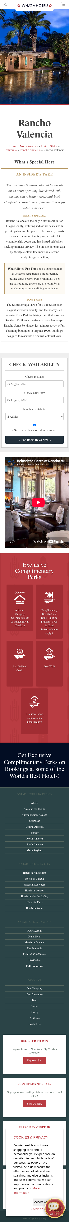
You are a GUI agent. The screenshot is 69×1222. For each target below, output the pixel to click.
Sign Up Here (34, 1103)
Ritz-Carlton (34, 960)
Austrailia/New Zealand (34, 815)
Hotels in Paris (35, 902)
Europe (35, 832)
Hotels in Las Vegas (34, 884)
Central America (35, 826)
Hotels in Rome (34, 908)
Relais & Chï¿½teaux (34, 954)
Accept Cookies (44, 1201)
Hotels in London (34, 890)
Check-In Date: (37, 380)
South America (34, 844)
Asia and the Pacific (34, 809)
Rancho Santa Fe (30, 150)
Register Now (34, 1060)
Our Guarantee (35, 994)
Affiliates (34, 1018)
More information (26, 1190)
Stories (34, 1006)
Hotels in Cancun (34, 878)
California (11, 150)
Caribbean (34, 820)
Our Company (34, 988)
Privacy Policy (39, 1218)
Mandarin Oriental (34, 942)
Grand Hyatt (34, 936)
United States (49, 146)
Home (13, 146)
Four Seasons (34, 930)
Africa (34, 803)
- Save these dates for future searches (34, 430)
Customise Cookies (42, 1209)
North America (29, 146)
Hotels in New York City (34, 896)
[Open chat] (54, 1208)
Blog (34, 1000)
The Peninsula (34, 948)
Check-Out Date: (37, 397)
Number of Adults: (34, 409)
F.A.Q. (34, 1012)
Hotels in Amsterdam (34, 872)
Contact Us (34, 1024)
